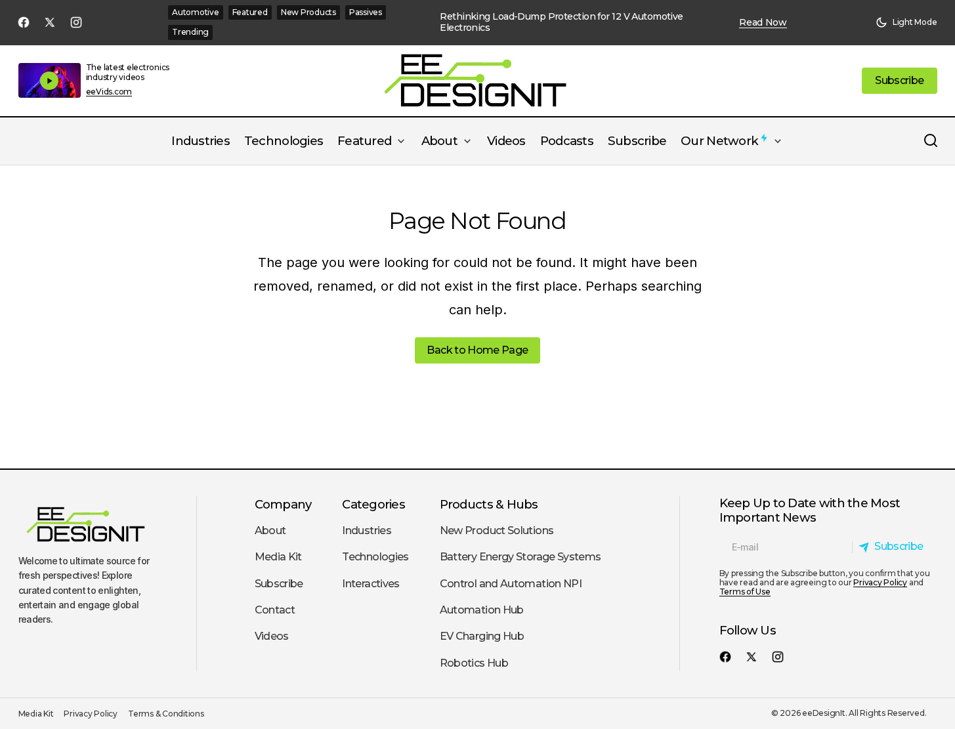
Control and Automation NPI (511, 583)
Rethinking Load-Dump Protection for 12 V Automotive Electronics (561, 22)
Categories (373, 504)
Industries (366, 530)
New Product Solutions (497, 530)
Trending (190, 32)
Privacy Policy (880, 582)
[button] (906, 22)
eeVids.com (109, 91)
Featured (250, 12)
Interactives (370, 583)
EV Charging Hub (482, 636)
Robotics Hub (474, 663)
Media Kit (278, 557)
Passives (365, 12)
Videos (272, 636)
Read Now (763, 22)
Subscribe (279, 583)
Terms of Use (745, 591)
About (270, 530)
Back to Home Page (477, 350)
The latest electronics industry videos (128, 71)
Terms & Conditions (166, 714)
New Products (308, 12)
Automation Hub (482, 610)
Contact (275, 610)
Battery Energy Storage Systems (520, 557)
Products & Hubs (489, 504)
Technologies (375, 557)
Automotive (195, 12)
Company (283, 504)
